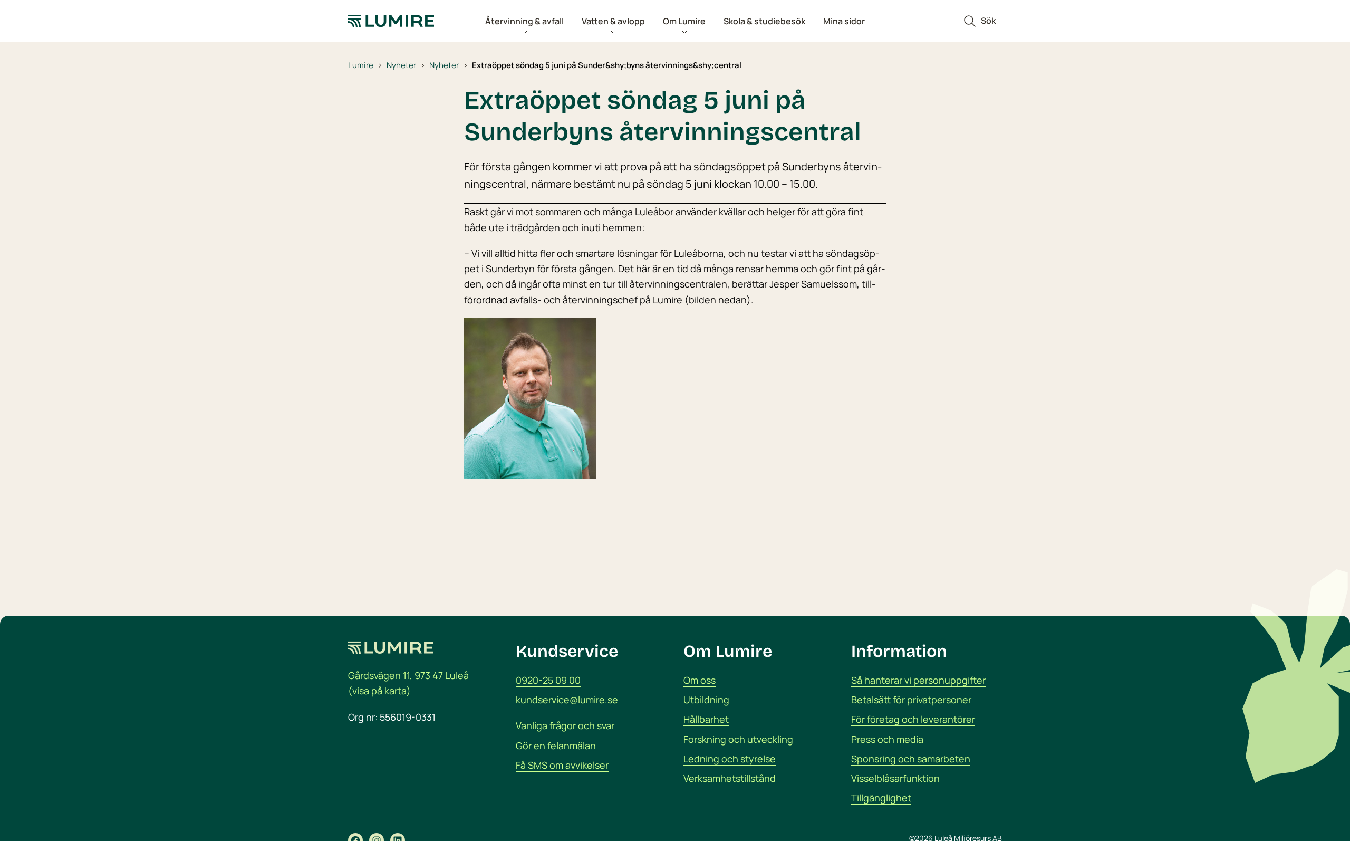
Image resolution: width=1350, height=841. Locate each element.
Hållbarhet (706, 719)
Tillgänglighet (881, 797)
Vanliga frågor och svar (565, 725)
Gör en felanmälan (556, 745)
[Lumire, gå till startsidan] (401, 21)
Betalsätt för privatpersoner (911, 699)
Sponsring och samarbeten (910, 758)
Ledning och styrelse (729, 758)
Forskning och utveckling (738, 739)
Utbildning (706, 699)
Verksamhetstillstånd (729, 778)
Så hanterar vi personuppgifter (918, 680)
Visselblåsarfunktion (895, 778)
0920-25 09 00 (548, 680)
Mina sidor (844, 21)
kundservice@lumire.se (567, 699)
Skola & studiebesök (764, 21)
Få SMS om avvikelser (562, 765)
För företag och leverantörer (913, 719)
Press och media (887, 739)
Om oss (699, 680)
